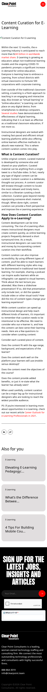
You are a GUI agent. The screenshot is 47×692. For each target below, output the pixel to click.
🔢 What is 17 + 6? (10, 613)
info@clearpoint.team (13, 673)
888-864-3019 (9, 669)
